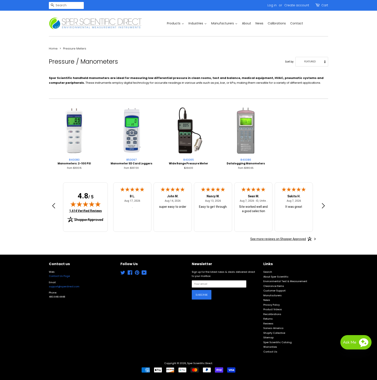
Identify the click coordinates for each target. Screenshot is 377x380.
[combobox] (66, 5)
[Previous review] (53, 206)
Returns (268, 318)
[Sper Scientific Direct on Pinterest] (137, 273)
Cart (324, 5)
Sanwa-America (273, 328)
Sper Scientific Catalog (277, 342)
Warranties (270, 347)
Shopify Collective (274, 333)
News (266, 300)
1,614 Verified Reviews (85, 211)
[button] (356, 342)
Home (53, 48)
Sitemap (268, 337)
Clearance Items (273, 286)
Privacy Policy (271, 305)
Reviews (268, 323)
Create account (296, 5)
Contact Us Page (59, 276)
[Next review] (323, 206)
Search (267, 272)
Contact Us (270, 351)
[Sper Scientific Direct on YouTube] (144, 273)
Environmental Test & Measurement (285, 281)
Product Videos (272, 309)
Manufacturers (272, 295)
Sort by (289, 61)
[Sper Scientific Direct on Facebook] (129, 273)
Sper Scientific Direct (199, 363)
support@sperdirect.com (64, 286)
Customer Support (274, 290)
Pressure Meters (74, 48)
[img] (85, 204)
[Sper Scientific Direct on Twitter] (122, 273)
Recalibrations (272, 314)
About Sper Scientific (275, 276)
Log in (272, 5)
